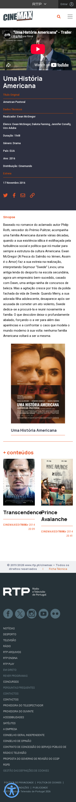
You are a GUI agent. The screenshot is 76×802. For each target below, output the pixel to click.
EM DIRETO (9, 669)
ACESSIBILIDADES (13, 717)
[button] (8, 196)
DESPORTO (9, 634)
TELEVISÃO (9, 640)
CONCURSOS (11, 681)
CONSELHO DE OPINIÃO (17, 741)
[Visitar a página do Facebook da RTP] (8, 614)
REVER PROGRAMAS (15, 675)
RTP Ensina (10, 658)
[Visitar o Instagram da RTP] (32, 614)
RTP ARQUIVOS (12, 652)
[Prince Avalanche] (57, 482)
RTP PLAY (8, 664)
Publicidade (40, 787)
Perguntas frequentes (19, 687)
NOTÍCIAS (9, 628)
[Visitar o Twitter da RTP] (20, 614)
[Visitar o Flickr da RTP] (55, 614)
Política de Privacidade (19, 782)
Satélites (9, 723)
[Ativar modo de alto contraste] (11, 790)
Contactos (10, 693)
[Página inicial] (16, 16)
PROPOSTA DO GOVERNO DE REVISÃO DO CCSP (31, 758)
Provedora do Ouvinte (18, 711)
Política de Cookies (49, 782)
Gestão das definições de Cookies (26, 770)
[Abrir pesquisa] (58, 16)
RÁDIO (7, 646)
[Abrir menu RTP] (38, 4)
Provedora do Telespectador (23, 705)
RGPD (6, 764)
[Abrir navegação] (70, 16)
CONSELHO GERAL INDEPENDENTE (24, 735)
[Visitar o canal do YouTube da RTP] (44, 614)
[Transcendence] (19, 482)
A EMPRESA (10, 729)
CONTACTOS (10, 699)
